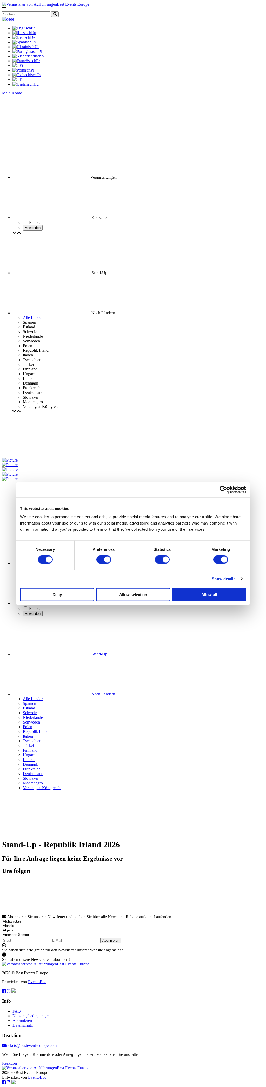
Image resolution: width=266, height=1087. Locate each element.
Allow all (209, 594)
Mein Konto (12, 93)
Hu (36, 84)
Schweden (31, 722)
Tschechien (32, 741)
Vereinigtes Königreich (42, 787)
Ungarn (29, 755)
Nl (43, 56)
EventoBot (37, 982)
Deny (57, 594)
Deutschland (33, 773)
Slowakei (30, 778)
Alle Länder (33, 317)
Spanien (29, 703)
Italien (28, 736)
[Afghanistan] (38, 921)
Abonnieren (110, 940)
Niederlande (33, 717)
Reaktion (9, 1063)
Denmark (30, 764)
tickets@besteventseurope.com (31, 1045)
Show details (223, 579)
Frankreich (32, 769)
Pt (40, 51)
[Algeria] (38, 930)
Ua (37, 46)
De (32, 37)
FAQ (16, 1011)
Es (33, 42)
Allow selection (133, 594)
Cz (39, 75)
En (33, 28)
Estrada (35, 608)
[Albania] (38, 926)
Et (21, 65)
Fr (38, 61)
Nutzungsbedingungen (31, 1016)
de (12, 19)
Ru (33, 32)
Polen (27, 727)
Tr (21, 79)
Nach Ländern (102, 694)
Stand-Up (98, 654)
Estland (29, 708)
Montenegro (33, 783)
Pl (32, 70)
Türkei (28, 745)
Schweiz (30, 713)
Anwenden (33, 228)
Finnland (30, 750)
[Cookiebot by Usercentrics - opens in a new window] (223, 490)
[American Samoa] (38, 935)
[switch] (103, 559)
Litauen (29, 759)
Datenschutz (22, 1025)
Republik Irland (36, 731)
